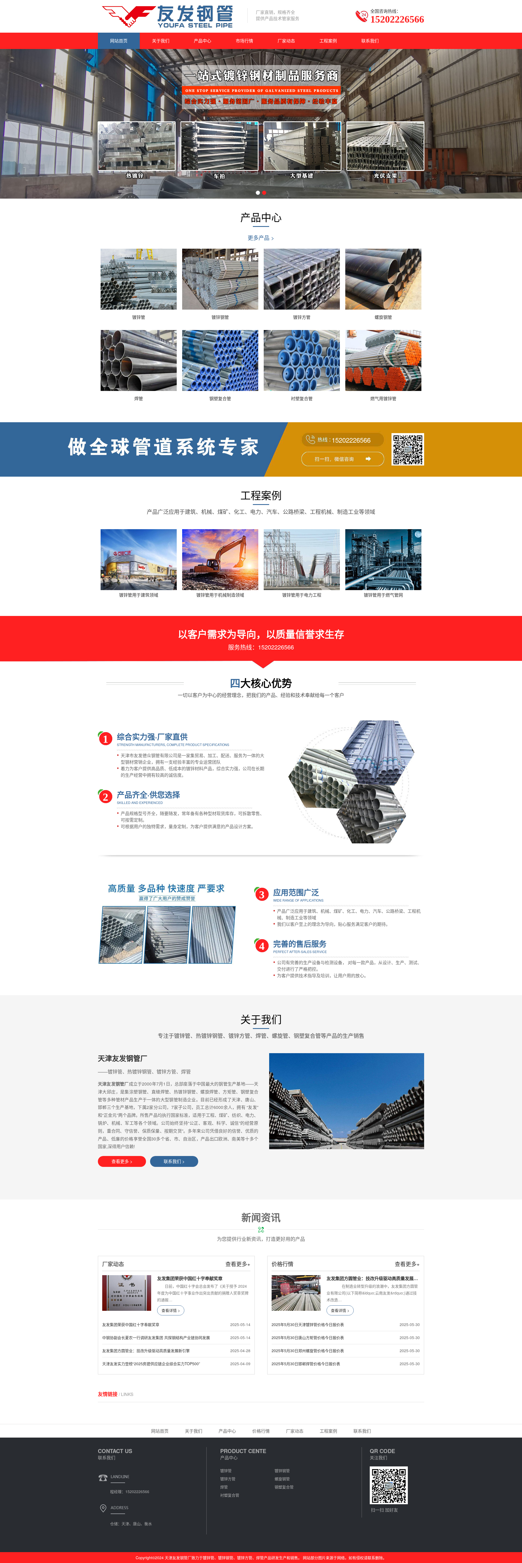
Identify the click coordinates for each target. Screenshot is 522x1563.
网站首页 (119, 41)
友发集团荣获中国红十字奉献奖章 (130, 1324)
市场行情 (244, 41)
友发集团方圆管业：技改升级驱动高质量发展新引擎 (146, 1350)
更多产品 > (261, 238)
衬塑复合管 (229, 1495)
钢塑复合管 (284, 1487)
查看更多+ (237, 1264)
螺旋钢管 (282, 1478)
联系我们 (370, 41)
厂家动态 (286, 41)
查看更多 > (121, 1161)
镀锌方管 (227, 1478)
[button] (258, 193)
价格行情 (261, 1431)
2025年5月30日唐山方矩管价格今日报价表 (308, 1337)
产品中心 (202, 41)
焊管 (224, 1487)
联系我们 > (174, 1161)
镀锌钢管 (282, 1470)
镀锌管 (226, 1470)
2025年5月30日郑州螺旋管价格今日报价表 (308, 1350)
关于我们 (160, 41)
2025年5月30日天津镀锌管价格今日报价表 (308, 1324)
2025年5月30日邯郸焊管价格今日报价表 (306, 1363)
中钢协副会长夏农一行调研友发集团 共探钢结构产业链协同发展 (156, 1337)
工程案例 (328, 41)
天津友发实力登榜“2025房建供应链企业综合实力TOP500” (151, 1363)
